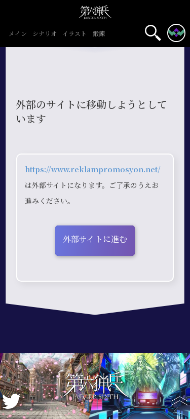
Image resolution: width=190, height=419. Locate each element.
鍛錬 (99, 34)
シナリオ (44, 34)
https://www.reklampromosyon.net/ (93, 170)
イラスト (74, 34)
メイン (18, 34)
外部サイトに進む (95, 239)
